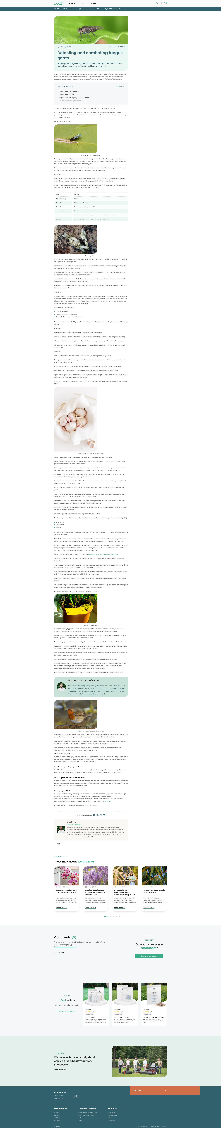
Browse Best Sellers (67, 1011)
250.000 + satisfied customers (117, 9)
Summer (57, 1118)
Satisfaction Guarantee (86, 1115)
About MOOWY (113, 1112)
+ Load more (59, 952)
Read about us (60, 1070)
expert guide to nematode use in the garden (103, 554)
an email (107, 801)
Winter (56, 1112)
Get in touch (58, 1095)
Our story (93, 3)
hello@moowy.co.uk (61, 1098)
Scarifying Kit (90, 1017)
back (58, 844)
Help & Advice (72, 3)
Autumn (57, 1120)
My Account (112, 1120)
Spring (56, 1115)
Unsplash (101, 454)
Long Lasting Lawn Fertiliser (153, 1017)
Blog (83, 3)
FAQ (79, 1118)
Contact (81, 1120)
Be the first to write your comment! (65, 947)
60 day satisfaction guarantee (66, 9)
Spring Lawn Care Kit (122, 1017)
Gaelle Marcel (93, 454)
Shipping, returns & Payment (87, 1112)
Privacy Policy (155, 1126)
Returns (164, 1126)
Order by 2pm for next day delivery (91, 9)
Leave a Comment (149, 956)
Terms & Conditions (141, 1126)
